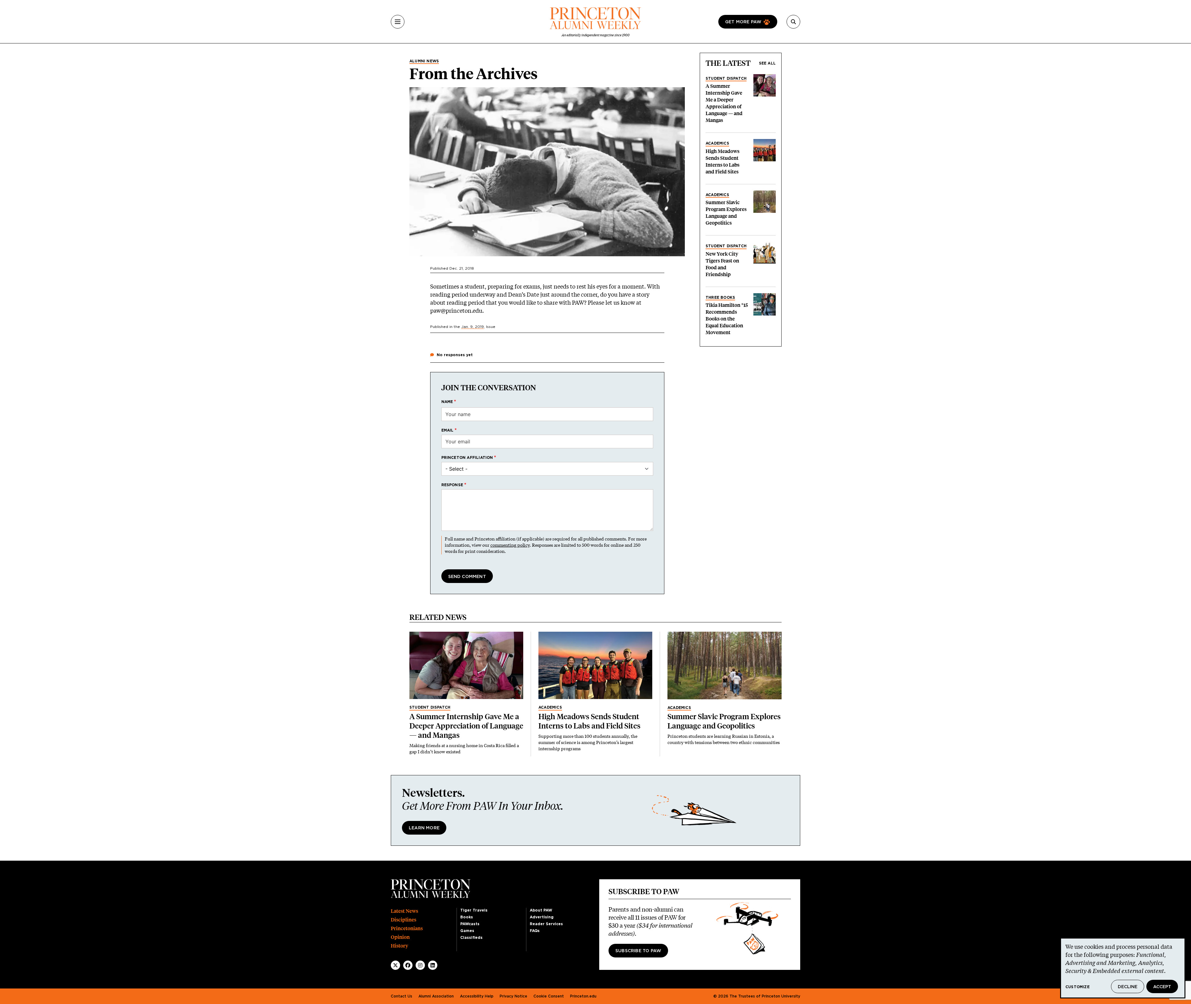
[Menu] (397, 22)
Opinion (400, 937)
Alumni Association (436, 996)
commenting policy (510, 545)
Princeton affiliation (467, 457)
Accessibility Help (476, 996)
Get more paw (743, 22)
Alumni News (424, 61)
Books (466, 917)
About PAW (541, 910)
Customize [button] (1077, 987)
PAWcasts (470, 924)
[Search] (793, 22)
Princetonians (407, 928)
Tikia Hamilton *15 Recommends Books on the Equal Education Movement (727, 318)
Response (452, 485)
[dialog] (1123, 968)
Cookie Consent (548, 996)
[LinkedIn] (432, 965)
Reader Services (546, 924)
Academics (717, 143)
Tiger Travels (474, 910)
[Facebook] (407, 965)
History (399, 946)
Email (447, 430)
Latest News (404, 911)
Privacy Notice (513, 996)
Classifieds (471, 937)
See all (767, 63)
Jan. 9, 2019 (472, 327)
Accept (1162, 987)
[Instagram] (420, 965)
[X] (395, 965)
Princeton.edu (583, 996)
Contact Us (401, 996)
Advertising (542, 917)
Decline (1127, 987)
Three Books (720, 297)
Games (467, 931)
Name (447, 402)
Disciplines (403, 920)
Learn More (424, 828)
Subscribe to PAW (638, 951)
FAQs (535, 931)
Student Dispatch (726, 78)
